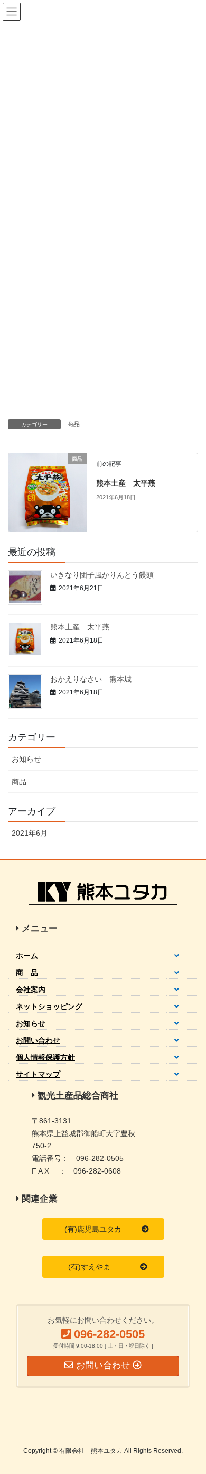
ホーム (27, 955)
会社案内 (30, 989)
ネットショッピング (49, 1006)
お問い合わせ (38, 1040)
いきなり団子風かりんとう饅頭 (102, 575)
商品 (73, 424)
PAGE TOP (190, 1420)
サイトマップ (38, 1074)
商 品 (27, 972)
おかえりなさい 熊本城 (91, 679)
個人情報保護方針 (45, 1057)
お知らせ (26, 759)
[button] (103, 1229)
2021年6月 (30, 833)
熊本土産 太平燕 (125, 483)
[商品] (47, 491)
